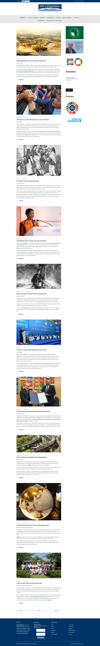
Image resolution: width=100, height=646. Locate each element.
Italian (52, 628)
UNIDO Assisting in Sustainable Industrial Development (31, 457)
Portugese (53, 630)
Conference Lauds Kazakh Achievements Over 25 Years (31, 350)
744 (37, 610)
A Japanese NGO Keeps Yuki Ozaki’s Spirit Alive (29, 583)
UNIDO (29, 465)
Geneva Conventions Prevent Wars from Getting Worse (31, 294)
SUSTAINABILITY (50, 17)
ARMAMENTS (23, 17)
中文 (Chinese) (71, 626)
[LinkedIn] (80, 1)
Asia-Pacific (18, 523)
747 (45, 610)
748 (48, 610)
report (19, 131)
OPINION (30, 17)
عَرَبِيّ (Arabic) (71, 624)
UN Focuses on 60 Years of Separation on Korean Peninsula (32, 120)
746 (42, 610)
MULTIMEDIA (35, 17)
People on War (26, 307)
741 (29, 610)
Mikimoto (18, 537)
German (52, 626)
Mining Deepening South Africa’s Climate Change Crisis (31, 61)
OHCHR (58, 131)
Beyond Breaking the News (72, 78)
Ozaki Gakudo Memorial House (36, 596)
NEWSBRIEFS (42, 17)
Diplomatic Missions (71, 77)
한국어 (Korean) (71, 632)
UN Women (25, 243)
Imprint (76, 643)
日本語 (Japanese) (72, 630)
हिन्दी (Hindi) (70, 628)
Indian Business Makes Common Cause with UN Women (31, 241)
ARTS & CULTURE (50, 20)
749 (50, 610)
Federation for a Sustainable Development (25, 70)
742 (31, 610)
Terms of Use (72, 643)
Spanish (52, 632)
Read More (21, 79)
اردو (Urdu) (70, 634)
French (52, 624)
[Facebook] (75, 1)
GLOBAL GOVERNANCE (66, 17)
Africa (17, 58)
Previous (21, 610)
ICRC (57, 307)
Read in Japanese (48, 599)
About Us (19, 1)
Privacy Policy (81, 643)
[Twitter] (78, 1)
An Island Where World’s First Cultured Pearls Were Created (32, 525)
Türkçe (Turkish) (54, 634)
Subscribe (69, 90)
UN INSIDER (58, 17)
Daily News (69, 80)
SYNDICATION (58, 20)
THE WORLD (76, 17)
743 (34, 610)
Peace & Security (19, 291)
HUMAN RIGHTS (41, 20)
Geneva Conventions (40, 301)
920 (55, 610)
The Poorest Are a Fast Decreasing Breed (27, 181)
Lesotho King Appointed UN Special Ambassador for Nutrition (33, 411)
